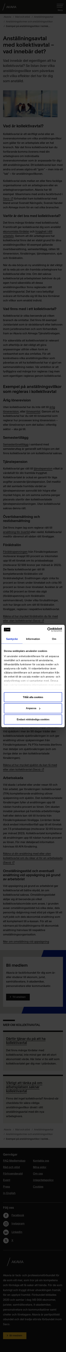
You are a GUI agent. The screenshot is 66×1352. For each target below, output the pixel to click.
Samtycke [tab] (12, 638)
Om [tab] (54, 638)
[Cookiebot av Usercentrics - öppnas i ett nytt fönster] (47, 629)
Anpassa (31, 708)
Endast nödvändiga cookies (33, 719)
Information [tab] (33, 638)
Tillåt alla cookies (33, 697)
